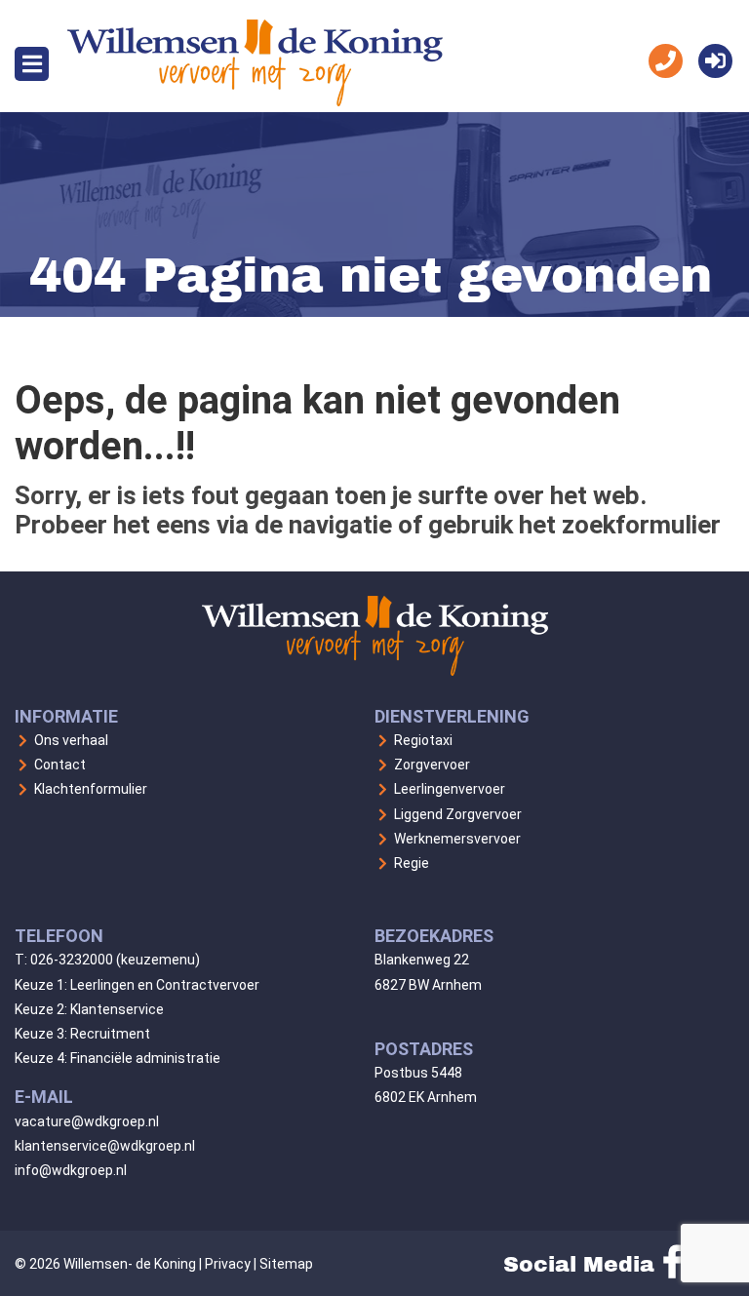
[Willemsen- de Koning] (255, 101)
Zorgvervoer (432, 764)
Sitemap (286, 1264)
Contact (60, 764)
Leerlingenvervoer (449, 789)
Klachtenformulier (90, 789)
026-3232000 (71, 959)
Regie (411, 863)
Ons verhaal (71, 740)
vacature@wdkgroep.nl (87, 1121)
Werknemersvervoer (457, 838)
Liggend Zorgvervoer (458, 814)
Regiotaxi (423, 740)
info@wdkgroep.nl (71, 1170)
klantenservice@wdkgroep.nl (105, 1146)
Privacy (228, 1264)
